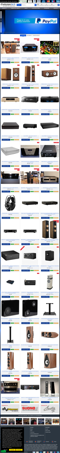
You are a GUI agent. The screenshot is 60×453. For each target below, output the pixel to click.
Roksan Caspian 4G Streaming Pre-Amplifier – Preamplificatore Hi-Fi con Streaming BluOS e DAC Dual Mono (50, 213)
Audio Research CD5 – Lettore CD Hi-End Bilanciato (50, 187)
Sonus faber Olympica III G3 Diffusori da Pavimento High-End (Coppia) (30, 371)
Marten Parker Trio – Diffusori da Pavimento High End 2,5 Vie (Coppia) (50, 398)
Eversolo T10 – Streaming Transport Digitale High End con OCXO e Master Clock (30, 398)
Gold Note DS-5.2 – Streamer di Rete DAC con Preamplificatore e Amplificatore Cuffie (30, 292)
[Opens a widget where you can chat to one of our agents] (3, 451)
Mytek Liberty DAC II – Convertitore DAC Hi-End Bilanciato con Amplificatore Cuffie (50, 162)
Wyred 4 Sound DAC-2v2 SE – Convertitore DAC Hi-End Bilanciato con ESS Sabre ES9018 (30, 162)
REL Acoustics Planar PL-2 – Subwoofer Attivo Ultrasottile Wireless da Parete (10, 319)
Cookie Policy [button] (9, 447)
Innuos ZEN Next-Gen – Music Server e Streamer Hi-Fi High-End (10, 161)
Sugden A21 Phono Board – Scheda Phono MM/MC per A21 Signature (50, 58)
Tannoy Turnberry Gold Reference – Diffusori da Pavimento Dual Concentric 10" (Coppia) (10, 58)
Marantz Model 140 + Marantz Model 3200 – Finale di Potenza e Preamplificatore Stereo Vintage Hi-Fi (10, 398)
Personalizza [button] (12, 449)
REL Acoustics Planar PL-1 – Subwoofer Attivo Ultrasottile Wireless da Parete (30, 319)
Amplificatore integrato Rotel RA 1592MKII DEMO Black (10, 187)
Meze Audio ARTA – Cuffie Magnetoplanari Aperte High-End (10, 213)
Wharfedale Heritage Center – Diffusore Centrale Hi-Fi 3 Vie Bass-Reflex (30, 266)
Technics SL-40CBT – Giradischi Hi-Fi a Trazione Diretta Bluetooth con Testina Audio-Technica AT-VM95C (10, 292)
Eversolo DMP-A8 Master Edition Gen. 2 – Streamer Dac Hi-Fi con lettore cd (50, 110)
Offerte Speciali (36, 35)
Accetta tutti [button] (19, 449)
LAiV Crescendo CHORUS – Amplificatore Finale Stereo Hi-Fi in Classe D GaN (10, 266)
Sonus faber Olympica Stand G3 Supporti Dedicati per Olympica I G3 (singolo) (10, 345)
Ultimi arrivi (23, 35)
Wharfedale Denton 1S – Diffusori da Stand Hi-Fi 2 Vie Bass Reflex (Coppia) (50, 266)
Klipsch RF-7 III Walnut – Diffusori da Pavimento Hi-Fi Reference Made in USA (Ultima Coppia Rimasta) (49, 240)
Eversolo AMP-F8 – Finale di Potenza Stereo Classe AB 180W (30, 109)
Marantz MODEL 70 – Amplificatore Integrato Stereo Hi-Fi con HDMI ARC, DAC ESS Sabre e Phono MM (30, 240)
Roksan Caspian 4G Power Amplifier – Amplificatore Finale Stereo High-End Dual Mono (30, 213)
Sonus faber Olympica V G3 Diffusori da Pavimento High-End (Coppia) (10, 371)
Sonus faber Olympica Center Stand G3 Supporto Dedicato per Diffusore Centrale (49, 319)
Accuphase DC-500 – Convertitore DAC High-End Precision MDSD (10, 109)
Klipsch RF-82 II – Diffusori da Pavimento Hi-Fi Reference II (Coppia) (30, 187)
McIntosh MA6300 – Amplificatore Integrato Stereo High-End (30, 57)
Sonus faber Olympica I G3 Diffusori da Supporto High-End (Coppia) (50, 371)
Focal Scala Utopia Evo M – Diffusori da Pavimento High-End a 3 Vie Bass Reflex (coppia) (50, 292)
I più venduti (29, 35)
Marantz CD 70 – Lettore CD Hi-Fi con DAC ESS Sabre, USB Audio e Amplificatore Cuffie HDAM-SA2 (10, 240)
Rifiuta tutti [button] (5, 449)
